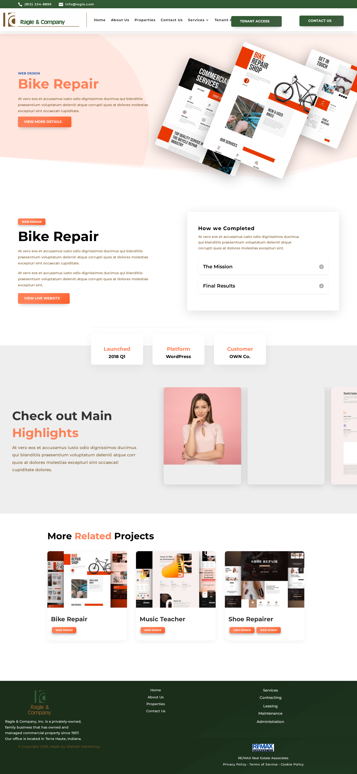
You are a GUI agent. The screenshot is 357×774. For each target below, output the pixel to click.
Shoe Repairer (251, 619)
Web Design (29, 73)
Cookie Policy (292, 764)
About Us (120, 20)
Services (196, 20)
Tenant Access (229, 20)
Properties (145, 20)
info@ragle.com (79, 4)
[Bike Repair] (87, 579)
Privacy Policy (234, 764)
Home (100, 20)
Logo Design (242, 630)
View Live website (42, 298)
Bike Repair (69, 619)
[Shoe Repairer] (265, 579)
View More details (43, 121)
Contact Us (172, 20)
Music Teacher (162, 619)
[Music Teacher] (176, 579)
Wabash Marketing (83, 746)
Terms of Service (263, 764)
